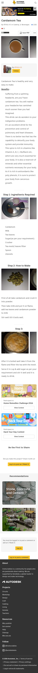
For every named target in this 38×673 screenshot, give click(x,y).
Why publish (7, 623)
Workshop (6, 595)
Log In (19, 548)
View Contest (19, 408)
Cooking (16, 25)
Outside (5, 610)
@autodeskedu (10, 650)
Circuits (5, 591)
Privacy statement (10, 662)
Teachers (5, 613)
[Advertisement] (19, 11)
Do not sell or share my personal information (20, 665)
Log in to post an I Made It (19, 464)
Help (4, 629)
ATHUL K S (7, 25)
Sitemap (5, 633)
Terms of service (26, 659)
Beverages (25, 25)
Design (5, 598)
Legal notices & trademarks (14, 668)
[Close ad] (35, 9)
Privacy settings (25, 662)
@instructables (11, 646)
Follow (16, 71)
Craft (4, 601)
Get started (6, 626)
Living (4, 607)
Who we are (6, 636)
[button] (2, 3)
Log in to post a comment (19, 557)
